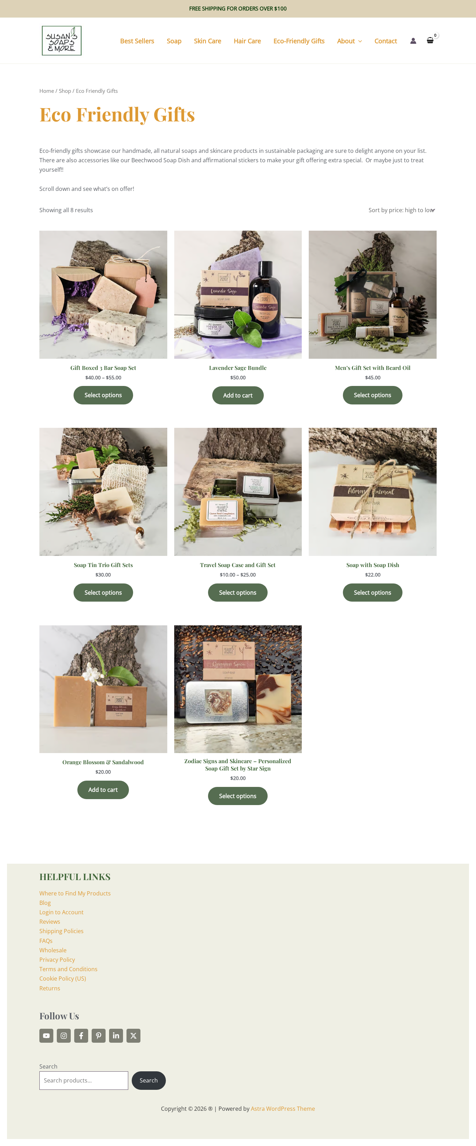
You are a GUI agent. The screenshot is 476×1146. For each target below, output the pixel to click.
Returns (49, 988)
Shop (65, 90)
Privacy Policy (57, 959)
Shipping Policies (61, 931)
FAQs (46, 941)
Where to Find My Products (75, 893)
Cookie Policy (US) (62, 978)
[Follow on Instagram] (64, 1036)
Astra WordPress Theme (283, 1108)
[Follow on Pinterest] (99, 1036)
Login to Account (61, 912)
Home (46, 90)
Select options (103, 395)
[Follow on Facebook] (81, 1036)
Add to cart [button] (238, 395)
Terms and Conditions (68, 969)
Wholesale (53, 950)
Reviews (49, 921)
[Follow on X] (133, 1036)
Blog (45, 903)
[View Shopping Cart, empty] (430, 41)
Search (48, 1066)
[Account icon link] (413, 41)
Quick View (103, 352)
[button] (358, 41)
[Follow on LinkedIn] (116, 1036)
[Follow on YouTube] (46, 1036)
